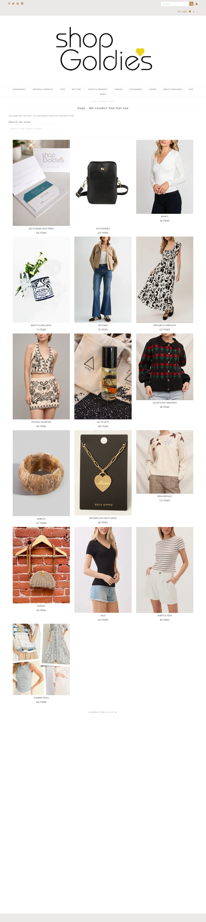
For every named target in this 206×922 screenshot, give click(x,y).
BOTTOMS (76, 89)
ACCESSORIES (136, 89)
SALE (191, 89)
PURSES (152, 89)
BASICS (103, 94)
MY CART (186, 11)
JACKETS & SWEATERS (97, 89)
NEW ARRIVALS (19, 89)
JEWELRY (118, 89)
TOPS (62, 89)
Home (94, 102)
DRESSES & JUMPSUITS (43, 89)
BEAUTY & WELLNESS (173, 89)
